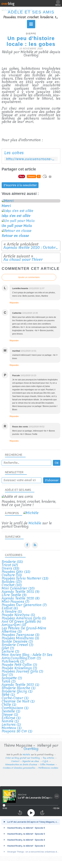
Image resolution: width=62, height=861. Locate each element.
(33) (10, 568)
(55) (12, 561)
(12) (12, 581)
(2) (17, 641)
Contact (15, 761)
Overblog (31, 748)
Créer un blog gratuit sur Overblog (22, 757)
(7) (15, 601)
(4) (21, 621)
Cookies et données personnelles (19, 767)
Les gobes (14, 152)
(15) (16, 571)
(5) (12, 611)
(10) (12, 585)
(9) (20, 591)
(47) (10, 565)
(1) (20, 684)
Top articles (48, 757)
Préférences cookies (48, 767)
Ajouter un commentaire (29, 277)
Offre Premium (47, 764)
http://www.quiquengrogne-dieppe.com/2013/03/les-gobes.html (31, 159)
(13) (12, 575)
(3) (14, 624)
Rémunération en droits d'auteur (21, 764)
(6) (10, 608)
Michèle (35, 523)
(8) (21, 598)
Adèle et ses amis (31, 12)
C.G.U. (45, 761)
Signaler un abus (31, 761)
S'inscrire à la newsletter (20, 185)
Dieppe (31, 33)
